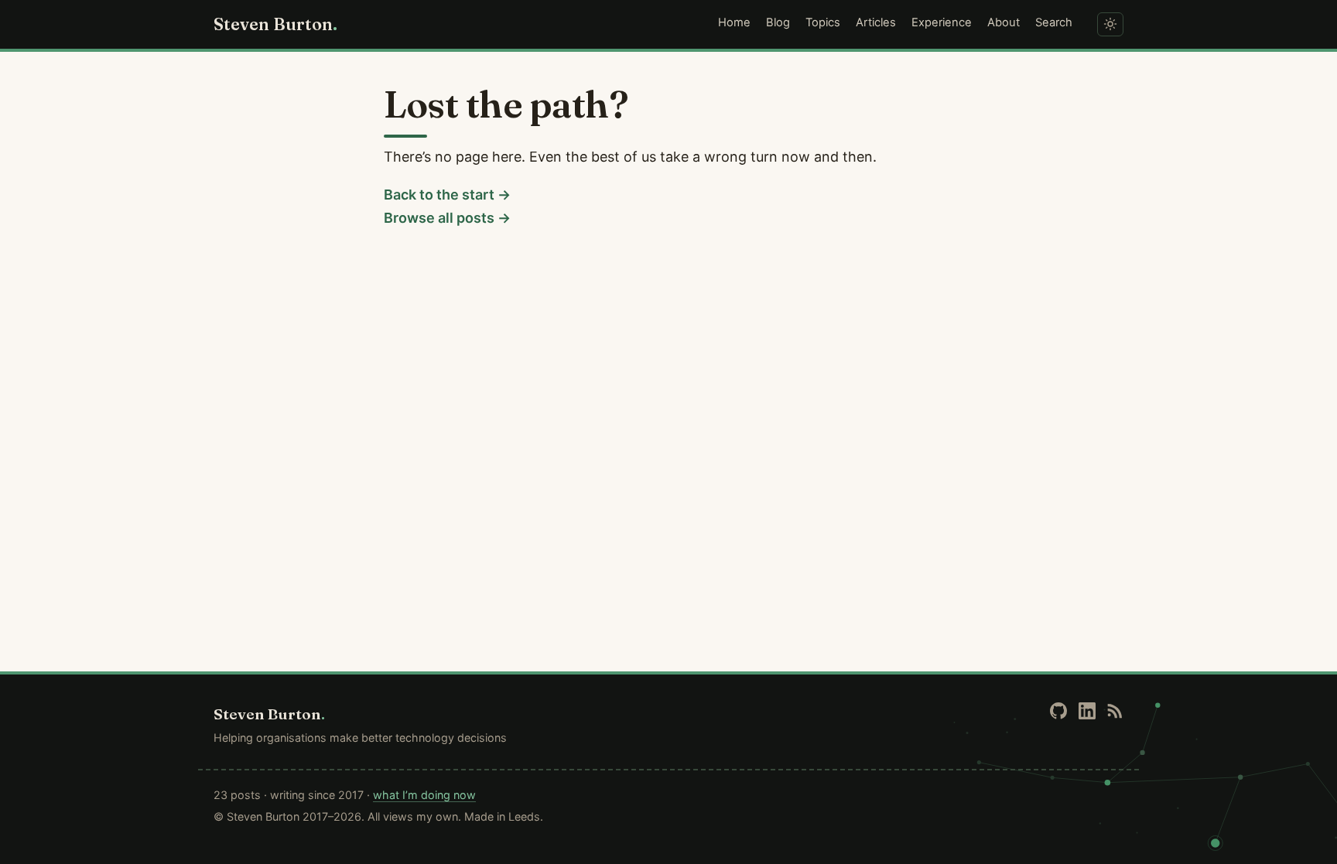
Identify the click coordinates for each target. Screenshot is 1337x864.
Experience (941, 22)
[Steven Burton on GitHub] (1058, 710)
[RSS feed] (1114, 710)
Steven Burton (275, 24)
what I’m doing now (424, 794)
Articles (876, 22)
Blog (778, 22)
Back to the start (439, 194)
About (1003, 22)
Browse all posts (439, 218)
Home (734, 22)
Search (1053, 22)
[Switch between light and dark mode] (1110, 24)
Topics (822, 22)
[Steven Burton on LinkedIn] (1087, 710)
